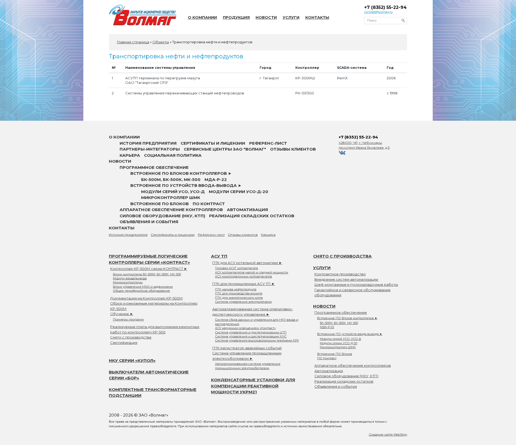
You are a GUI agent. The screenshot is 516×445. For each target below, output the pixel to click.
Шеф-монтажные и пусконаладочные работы (356, 284)
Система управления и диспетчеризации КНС (250, 336)
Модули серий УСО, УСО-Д (173, 191)
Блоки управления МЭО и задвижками (143, 287)
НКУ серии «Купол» (132, 360)
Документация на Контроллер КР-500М (146, 298)
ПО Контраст (209, 203)
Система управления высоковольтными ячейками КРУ (257, 340)
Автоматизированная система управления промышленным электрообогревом (247, 366)
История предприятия (148, 143)
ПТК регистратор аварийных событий (247, 348)
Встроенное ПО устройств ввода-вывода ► (186, 185)
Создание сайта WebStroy (388, 434)
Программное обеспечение (154, 167)
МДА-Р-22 (216, 179)
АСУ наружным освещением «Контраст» (245, 328)
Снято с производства (130, 337)
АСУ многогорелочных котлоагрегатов (243, 276)
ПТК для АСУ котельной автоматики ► (247, 263)
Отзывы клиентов (293, 149)
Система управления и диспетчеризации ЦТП (250, 332)
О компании (202, 17)
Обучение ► (121, 314)
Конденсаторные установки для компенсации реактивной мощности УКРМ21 (253, 385)
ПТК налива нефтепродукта (235, 289)
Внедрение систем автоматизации (346, 279)
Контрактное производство (340, 274)
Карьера (130, 155)
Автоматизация (247, 209)
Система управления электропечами (243, 302)
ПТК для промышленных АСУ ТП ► (243, 284)
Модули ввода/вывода (130, 278)
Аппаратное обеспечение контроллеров (171, 209)
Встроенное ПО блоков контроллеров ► (181, 173)
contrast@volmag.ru (378, 12)
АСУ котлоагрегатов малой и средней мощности (251, 272)
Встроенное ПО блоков (159, 203)
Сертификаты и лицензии (213, 143)
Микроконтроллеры (128, 282)
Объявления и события (149, 221)
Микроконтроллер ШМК (170, 197)
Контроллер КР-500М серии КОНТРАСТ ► (148, 268)
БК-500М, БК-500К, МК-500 (170, 179)
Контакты (317, 17)
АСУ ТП (219, 256)
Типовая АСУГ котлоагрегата (236, 268)
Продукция (236, 17)
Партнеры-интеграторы (150, 149)
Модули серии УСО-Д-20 (238, 191)
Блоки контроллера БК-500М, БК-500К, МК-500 (147, 274)
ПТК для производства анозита (238, 293)
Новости (266, 17)
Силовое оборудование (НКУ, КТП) (162, 215)
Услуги (291, 17)
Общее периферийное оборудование (141, 291)
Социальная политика (173, 155)
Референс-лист (268, 143)
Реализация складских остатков (251, 215)
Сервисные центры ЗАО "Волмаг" (225, 149)
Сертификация (123, 342)
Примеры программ (128, 319)
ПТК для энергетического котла (239, 298)
